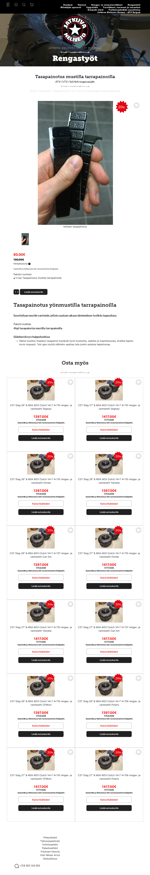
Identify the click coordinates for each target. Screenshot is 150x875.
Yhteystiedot (50, 837)
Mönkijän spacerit (70, 7)
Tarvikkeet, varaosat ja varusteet (121, 7)
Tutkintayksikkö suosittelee (124, 10)
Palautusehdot (50, 848)
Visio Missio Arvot (50, 855)
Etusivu (33, 91)
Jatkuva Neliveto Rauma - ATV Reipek (118, 12)
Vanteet (82, 5)
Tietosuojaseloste (50, 841)
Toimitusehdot (50, 844)
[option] (75, 163)
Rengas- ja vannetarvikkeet (106, 5)
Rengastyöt (134, 5)
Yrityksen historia (50, 851)
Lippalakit (92, 7)
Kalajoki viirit (96, 10)
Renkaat (68, 5)
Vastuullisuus (50, 858)
